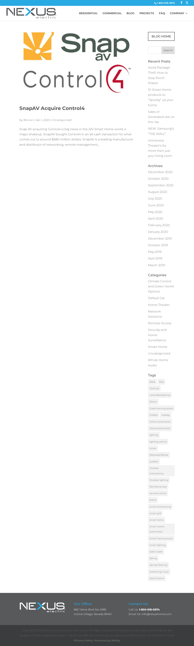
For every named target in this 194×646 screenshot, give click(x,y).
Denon (153, 401)
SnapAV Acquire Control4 (52, 108)
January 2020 (158, 232)
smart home (156, 519)
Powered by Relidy (107, 640)
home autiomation (160, 421)
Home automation (159, 428)
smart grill (155, 513)
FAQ (162, 13)
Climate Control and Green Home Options (161, 286)
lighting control (158, 441)
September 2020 (161, 185)
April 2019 (155, 258)
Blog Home (161, 36)
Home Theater (159, 305)
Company (177, 13)
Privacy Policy (83, 640)
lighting (153, 434)
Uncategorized (61, 120)
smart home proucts (161, 538)
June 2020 (156, 205)
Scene (152, 499)
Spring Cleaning (158, 564)
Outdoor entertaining (156, 471)
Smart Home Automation (156, 529)
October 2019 (158, 245)
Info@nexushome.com (156, 614)
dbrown (28, 120)
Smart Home (157, 347)
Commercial (112, 13)
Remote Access (159, 323)
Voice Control (156, 578)
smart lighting (157, 545)
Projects (146, 13)
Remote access (158, 486)
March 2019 (156, 265)
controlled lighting (159, 395)
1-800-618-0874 (166, 3)
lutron (152, 448)
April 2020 (155, 218)
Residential (88, 13)
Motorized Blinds (158, 454)
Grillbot (153, 415)
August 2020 (157, 192)
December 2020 (160, 172)
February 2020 (159, 225)
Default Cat (156, 298)
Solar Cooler (156, 551)
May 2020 (155, 212)
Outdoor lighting (158, 480)
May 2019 (155, 252)
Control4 (154, 388)
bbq (161, 381)
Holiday (165, 415)
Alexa (152, 381)
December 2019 (160, 238)
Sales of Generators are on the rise (161, 117)
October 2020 (158, 178)
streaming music (159, 571)
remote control (157, 493)
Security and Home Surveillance (157, 335)
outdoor (153, 461)
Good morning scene (161, 408)
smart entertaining (160, 506)
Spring (153, 558)
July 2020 (155, 198)
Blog (131, 13)
